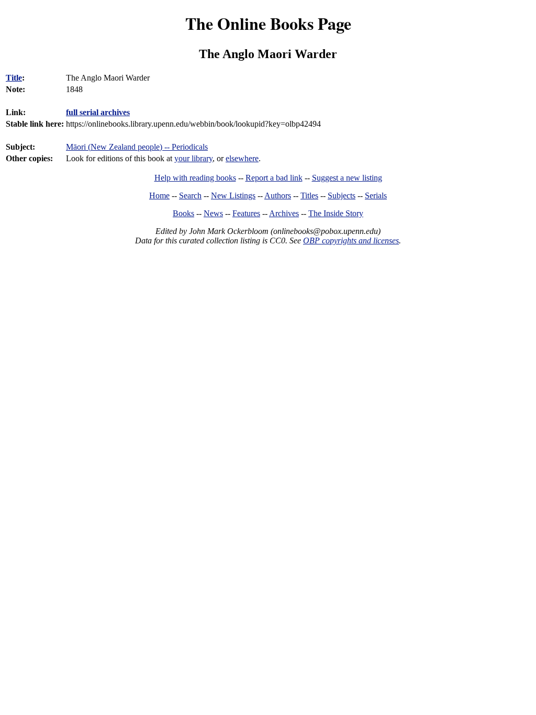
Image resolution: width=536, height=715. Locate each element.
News (213, 213)
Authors (277, 195)
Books (183, 213)
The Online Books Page (268, 23)
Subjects (341, 195)
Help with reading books (195, 177)
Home (159, 195)
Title (14, 77)
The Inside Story (335, 213)
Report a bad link (274, 177)
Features (246, 213)
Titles (309, 195)
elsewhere (242, 158)
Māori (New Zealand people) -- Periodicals (137, 146)
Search (190, 195)
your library (193, 158)
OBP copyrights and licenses (351, 240)
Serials (376, 195)
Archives (284, 213)
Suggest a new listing (347, 177)
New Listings (233, 195)
